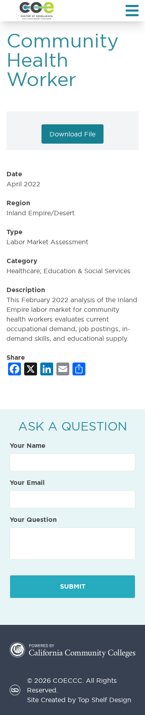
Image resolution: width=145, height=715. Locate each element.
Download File (72, 134)
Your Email (27, 483)
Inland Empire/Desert (40, 213)
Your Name (28, 446)
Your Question (33, 520)
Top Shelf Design (104, 700)
